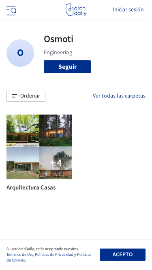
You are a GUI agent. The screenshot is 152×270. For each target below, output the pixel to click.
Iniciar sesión (128, 10)
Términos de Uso (19, 254)
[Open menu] (10, 9)
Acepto (123, 255)
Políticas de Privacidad (54, 254)
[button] (25, 96)
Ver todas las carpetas (119, 96)
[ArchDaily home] (76, 9)
